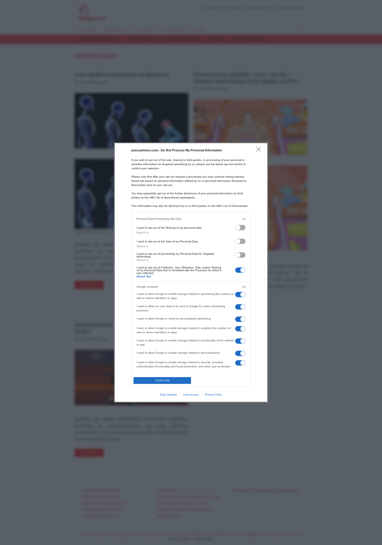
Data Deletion (168, 394)
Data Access (191, 394)
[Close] (260, 150)
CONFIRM (162, 380)
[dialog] (191, 272)
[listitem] (191, 219)
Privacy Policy (213, 394)
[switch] (240, 227)
